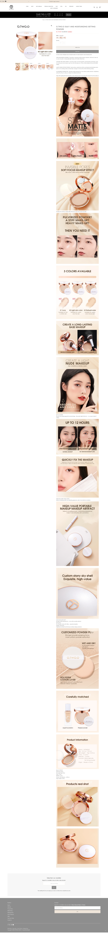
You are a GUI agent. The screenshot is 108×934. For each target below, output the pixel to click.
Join (54, 887)
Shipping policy (25, 928)
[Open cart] (99, 7)
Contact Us (10, 920)
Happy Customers (54, 8)
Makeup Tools (79, 6)
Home (27, 6)
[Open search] (94, 7)
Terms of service (20, 928)
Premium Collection (48, 6)
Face (57, 6)
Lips (66, 6)
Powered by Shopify (26, 930)
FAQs (9, 916)
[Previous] (28, 1)
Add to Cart (77, 47)
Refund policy (10, 928)
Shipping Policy (10, 912)
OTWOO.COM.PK (18, 930)
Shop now (68, 14)
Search (9, 905)
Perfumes (71, 6)
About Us (9, 907)
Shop (32, 6)
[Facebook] (0, 1)
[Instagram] (2, 1)
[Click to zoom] (51, 25)
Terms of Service (11, 914)
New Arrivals (39, 6)
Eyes (61, 6)
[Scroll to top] (105, 930)
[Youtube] (6, 1)
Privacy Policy (10, 908)
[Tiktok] (3, 1)
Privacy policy (14, 928)
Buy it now (77, 51)
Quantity (57, 40)
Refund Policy (10, 910)
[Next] (79, 1)
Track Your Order (11, 918)
